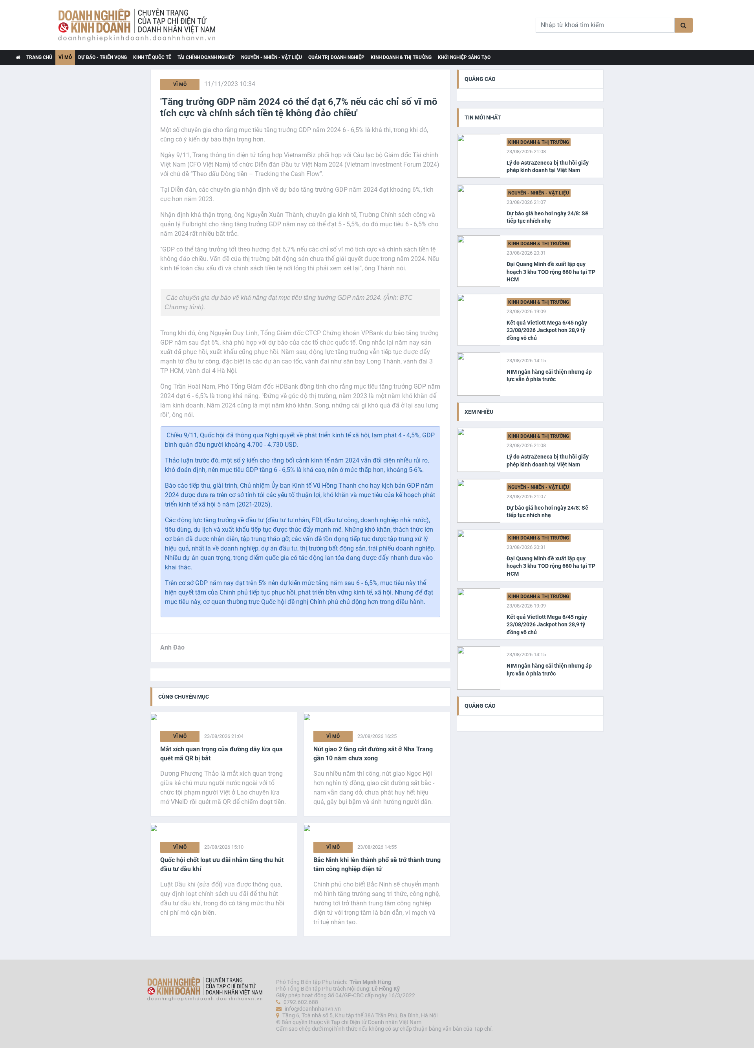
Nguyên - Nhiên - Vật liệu (271, 57)
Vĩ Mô (65, 57)
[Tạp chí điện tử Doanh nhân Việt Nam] (18, 57)
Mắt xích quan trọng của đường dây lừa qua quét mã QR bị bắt (221, 753)
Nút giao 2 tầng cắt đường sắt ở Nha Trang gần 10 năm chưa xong (373, 753)
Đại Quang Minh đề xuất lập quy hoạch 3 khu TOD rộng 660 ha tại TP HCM (551, 272)
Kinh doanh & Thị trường (401, 57)
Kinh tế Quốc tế (152, 57)
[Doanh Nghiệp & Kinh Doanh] (183, 25)
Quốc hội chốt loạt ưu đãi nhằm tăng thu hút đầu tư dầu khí (222, 864)
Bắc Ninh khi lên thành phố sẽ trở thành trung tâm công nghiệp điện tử (377, 864)
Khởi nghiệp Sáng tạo (464, 57)
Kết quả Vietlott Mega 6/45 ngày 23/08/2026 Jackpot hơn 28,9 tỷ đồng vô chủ (547, 330)
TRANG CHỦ (39, 57)
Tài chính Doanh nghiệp (206, 57)
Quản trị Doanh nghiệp (336, 57)
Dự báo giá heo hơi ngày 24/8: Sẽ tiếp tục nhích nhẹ (547, 217)
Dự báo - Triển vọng (102, 57)
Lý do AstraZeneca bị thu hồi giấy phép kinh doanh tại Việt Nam (548, 167)
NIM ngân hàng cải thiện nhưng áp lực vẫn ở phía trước (549, 376)
